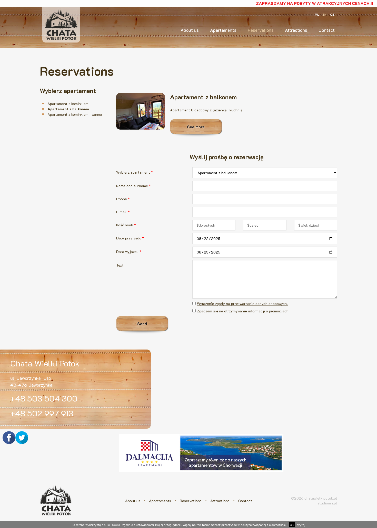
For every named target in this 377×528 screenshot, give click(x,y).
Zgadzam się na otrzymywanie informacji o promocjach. (243, 311)
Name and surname (133, 185)
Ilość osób (126, 225)
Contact (327, 30)
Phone (123, 198)
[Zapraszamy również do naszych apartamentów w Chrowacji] (201, 473)
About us (190, 30)
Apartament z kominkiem (67, 103)
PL (317, 14)
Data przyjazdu (130, 238)
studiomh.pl (327, 503)
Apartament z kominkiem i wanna (74, 114)
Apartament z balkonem (68, 109)
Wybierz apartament (134, 172)
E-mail (123, 211)
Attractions (296, 30)
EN (324, 14)
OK (292, 525)
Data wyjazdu (128, 251)
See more (196, 126)
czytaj (301, 525)
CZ (332, 14)
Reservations (261, 30)
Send (142, 323)
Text (120, 265)
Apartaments (223, 30)
